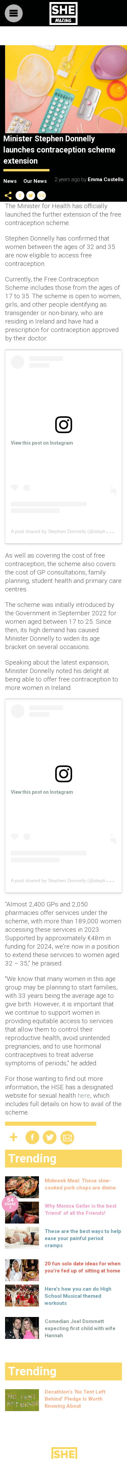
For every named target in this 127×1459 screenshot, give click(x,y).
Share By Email (41, 195)
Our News (35, 181)
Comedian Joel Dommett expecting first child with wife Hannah (80, 1328)
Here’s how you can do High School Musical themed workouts (78, 1296)
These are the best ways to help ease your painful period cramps (83, 1238)
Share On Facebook (20, 195)
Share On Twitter (31, 195)
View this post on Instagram (42, 443)
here (84, 1095)
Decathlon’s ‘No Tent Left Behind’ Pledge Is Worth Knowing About (75, 1399)
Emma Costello (106, 179)
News (10, 181)
